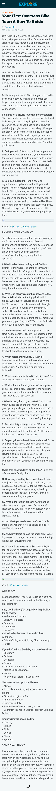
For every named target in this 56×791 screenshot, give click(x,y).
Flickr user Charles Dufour (23, 226)
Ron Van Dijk (10, 27)
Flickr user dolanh (19, 585)
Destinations (7, 12)
